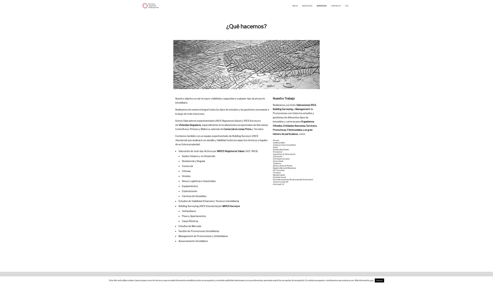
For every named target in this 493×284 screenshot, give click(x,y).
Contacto (336, 6)
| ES (347, 6)
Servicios (322, 6)
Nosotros (307, 6)
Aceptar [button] (379, 280)
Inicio (295, 6)
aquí (371, 280)
